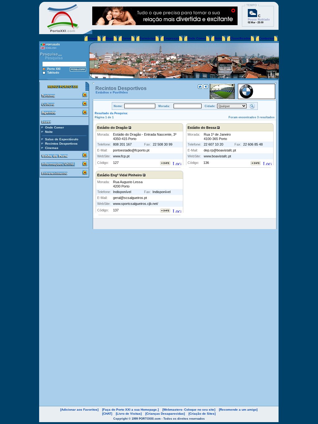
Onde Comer (196, 38)
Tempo (93, 38)
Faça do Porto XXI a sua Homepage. (130, 409)
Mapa (110, 38)
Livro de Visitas (129, 413)
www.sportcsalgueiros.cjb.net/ (135, 203)
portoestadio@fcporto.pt (131, 150)
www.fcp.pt (121, 156)
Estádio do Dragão (113, 127)
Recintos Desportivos (61, 143)
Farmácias (147, 38)
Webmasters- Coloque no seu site (188, 409)
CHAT (107, 413)
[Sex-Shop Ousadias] (165, 23)
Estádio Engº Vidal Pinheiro (120, 175)
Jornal (126, 38)
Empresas (171, 38)
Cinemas (51, 148)
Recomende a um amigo (238, 409)
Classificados (240, 38)
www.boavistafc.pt (217, 156)
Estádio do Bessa (202, 127)
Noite (218, 38)
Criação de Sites (202, 413)
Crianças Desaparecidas (165, 413)
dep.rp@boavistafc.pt (220, 150)
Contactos (266, 38)
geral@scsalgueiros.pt (130, 198)
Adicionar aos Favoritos (79, 409)
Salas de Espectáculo (61, 139)
